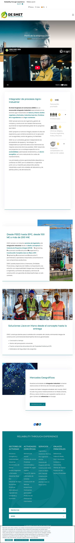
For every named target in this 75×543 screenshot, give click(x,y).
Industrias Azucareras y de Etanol (14, 464)
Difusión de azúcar (30, 459)
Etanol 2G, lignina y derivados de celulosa (29, 476)
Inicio (29, 38)
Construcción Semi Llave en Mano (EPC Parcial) (45, 470)
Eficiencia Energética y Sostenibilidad (13, 456)
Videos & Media (58, 456)
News (32, 7)
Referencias (57, 453)
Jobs (38, 7)
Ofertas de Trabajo (59, 467)
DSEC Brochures (58, 459)
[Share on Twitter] (37, 424)
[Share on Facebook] (35, 424)
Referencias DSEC (36, 404)
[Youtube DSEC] (22, 3)
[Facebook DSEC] (19, 3)
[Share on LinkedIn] (40, 424)
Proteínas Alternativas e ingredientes (13, 490)
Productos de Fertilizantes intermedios (28, 498)
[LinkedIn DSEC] (18, 3)
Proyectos (15, 510)
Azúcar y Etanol (33, 113)
